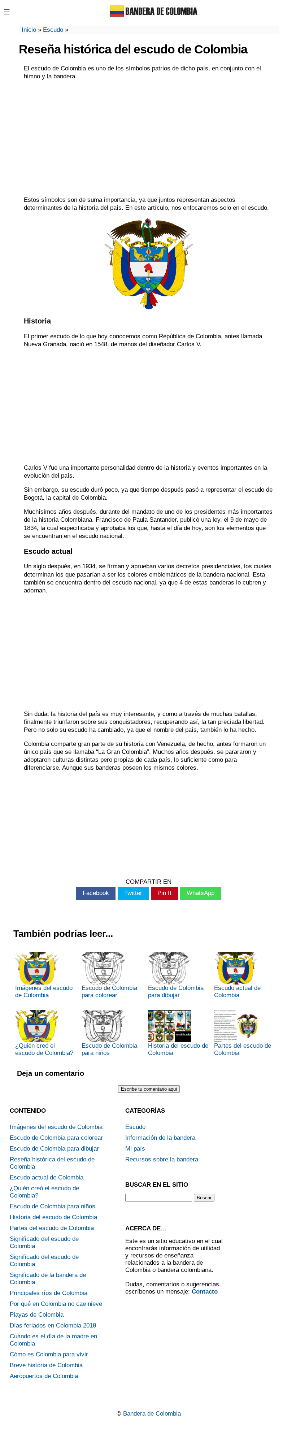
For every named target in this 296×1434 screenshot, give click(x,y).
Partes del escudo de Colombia (242, 1049)
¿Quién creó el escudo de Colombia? (44, 1049)
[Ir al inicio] (154, 17)
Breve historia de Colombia (46, 1365)
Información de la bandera (160, 1137)
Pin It (164, 893)
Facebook (96, 893)
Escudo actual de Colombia (237, 992)
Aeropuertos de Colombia (44, 1376)
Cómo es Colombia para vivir (49, 1354)
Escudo (53, 29)
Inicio (29, 29)
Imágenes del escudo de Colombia (44, 992)
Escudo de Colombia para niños (109, 1049)
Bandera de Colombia (152, 1413)
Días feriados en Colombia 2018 (53, 1325)
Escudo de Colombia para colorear (109, 992)
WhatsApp (200, 893)
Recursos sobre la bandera (161, 1159)
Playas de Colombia (37, 1314)
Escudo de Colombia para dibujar (176, 992)
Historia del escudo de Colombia (178, 1049)
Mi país (135, 1148)
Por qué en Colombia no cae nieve (56, 1303)
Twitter (133, 893)
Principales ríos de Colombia (48, 1293)
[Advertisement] (148, 138)
